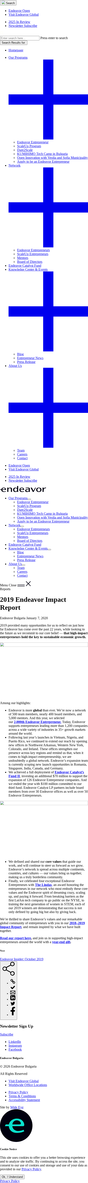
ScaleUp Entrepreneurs (32, 254)
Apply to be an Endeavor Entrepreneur (43, 161)
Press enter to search (54, 38)
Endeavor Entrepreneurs (33, 250)
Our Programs (18, 57)
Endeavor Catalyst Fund (25, 265)
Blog (20, 354)
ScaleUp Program (29, 146)
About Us (15, 366)
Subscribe (6, 1034)
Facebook (15, 1049)
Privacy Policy (18, 1092)
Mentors (22, 258)
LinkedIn (15, 1042)
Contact (22, 458)
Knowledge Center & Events (28, 269)
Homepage (16, 50)
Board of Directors (29, 262)
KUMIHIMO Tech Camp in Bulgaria (42, 154)
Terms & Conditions (22, 1096)
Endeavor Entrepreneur (32, 142)
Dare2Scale (25, 150)
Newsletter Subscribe (23, 26)
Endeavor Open (19, 10)
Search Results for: (14, 42)
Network (15, 165)
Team (21, 450)
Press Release (26, 362)
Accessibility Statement (24, 1100)
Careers (22, 454)
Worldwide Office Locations (28, 1085)
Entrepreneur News (30, 358)
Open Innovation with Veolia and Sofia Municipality (52, 157)
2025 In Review (19, 22)
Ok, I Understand (12, 1176)
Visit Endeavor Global (24, 14)
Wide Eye (16, 1107)
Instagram (15, 1045)
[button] (8, 2)
